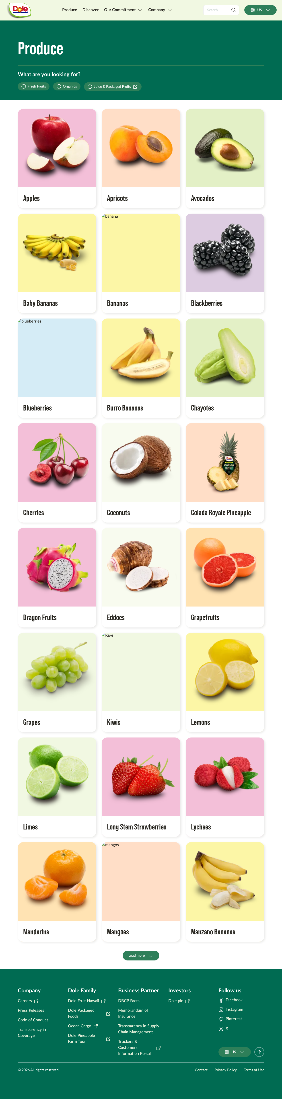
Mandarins (36, 931)
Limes (30, 826)
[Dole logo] (18, 10)
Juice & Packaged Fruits (112, 86)
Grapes (31, 721)
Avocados (202, 197)
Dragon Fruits (40, 617)
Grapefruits (205, 617)
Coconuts (118, 512)
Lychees (201, 826)
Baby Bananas (40, 302)
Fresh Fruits (37, 86)
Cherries (33, 512)
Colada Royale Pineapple (221, 512)
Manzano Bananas (213, 931)
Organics (70, 86)
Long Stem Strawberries (136, 826)
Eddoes (116, 617)
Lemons (200, 721)
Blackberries (206, 302)
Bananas (117, 302)
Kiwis (113, 721)
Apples (31, 197)
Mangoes (118, 931)
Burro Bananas (125, 407)
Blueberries (37, 407)
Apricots (117, 197)
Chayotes (202, 407)
